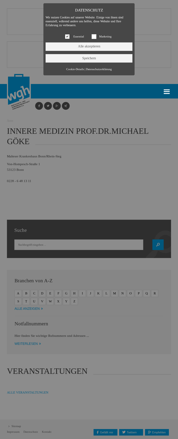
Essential (78, 36)
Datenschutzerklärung (99, 69)
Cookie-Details (75, 69)
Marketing (105, 36)
